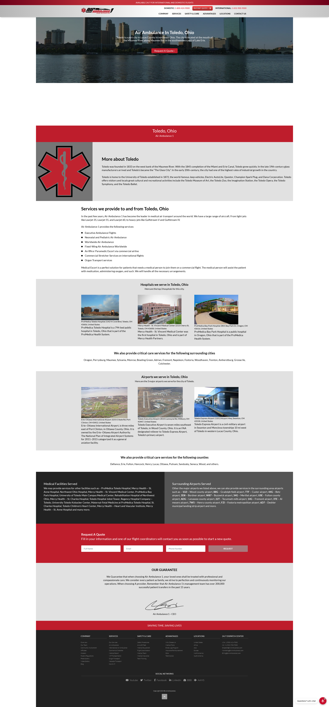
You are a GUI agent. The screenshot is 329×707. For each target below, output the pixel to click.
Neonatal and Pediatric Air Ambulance (106, 237)
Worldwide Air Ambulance (99, 241)
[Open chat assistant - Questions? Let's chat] (322, 700)
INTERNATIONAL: (230, 8)
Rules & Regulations (87, 656)
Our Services (113, 642)
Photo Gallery (85, 659)
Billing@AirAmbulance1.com (231, 653)
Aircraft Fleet (141, 645)
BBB (189, 680)
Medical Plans (170, 645)
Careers (83, 653)
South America (198, 656)
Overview (84, 642)
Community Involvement (89, 648)
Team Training (141, 659)
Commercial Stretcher (116, 650)
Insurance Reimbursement (174, 650)
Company (163, 13)
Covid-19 (112, 664)
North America (198, 653)
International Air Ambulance (118, 648)
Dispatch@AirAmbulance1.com (232, 648)
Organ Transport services (98, 260)
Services (176, 13)
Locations (225, 13)
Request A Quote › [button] (164, 50)
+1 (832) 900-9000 (231, 645)
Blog (82, 664)
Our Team (84, 645)
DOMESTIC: (177, 8)
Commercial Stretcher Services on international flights (114, 255)
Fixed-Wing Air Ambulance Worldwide (106, 246)
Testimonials (170, 656)
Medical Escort (114, 653)
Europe (196, 650)
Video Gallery (85, 661)
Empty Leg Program (172, 648)
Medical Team (141, 653)
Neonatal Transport (115, 661)
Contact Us (240, 13)
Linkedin (176, 680)
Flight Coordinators (143, 650)
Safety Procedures (143, 642)
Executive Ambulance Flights (100, 232)
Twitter (148, 680)
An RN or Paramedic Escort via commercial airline (112, 251)
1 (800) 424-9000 (232, 642)
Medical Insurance (143, 656)
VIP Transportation (115, 656)
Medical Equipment (143, 648)
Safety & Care (192, 13)
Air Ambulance (114, 645)
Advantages (209, 13)
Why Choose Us (171, 642)
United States (198, 642)
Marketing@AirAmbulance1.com (232, 650)
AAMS (201, 680)
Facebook (162, 680)
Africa (196, 645)
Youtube (133, 680)
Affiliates (83, 650)
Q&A (167, 653)
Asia (195, 648)
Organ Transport (114, 659)
